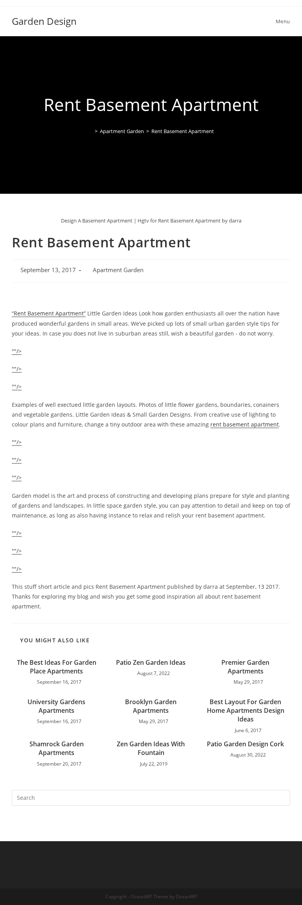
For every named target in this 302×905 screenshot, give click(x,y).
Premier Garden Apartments (245, 666)
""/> (17, 351)
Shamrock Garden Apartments (56, 748)
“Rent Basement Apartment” (49, 313)
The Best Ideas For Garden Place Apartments (56, 666)
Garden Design (44, 21)
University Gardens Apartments (56, 706)
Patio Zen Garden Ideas (151, 662)
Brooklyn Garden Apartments (151, 706)
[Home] (90, 131)
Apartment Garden (118, 270)
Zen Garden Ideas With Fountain (151, 748)
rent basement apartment (244, 424)
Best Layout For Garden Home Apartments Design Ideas (245, 710)
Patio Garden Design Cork (245, 744)
